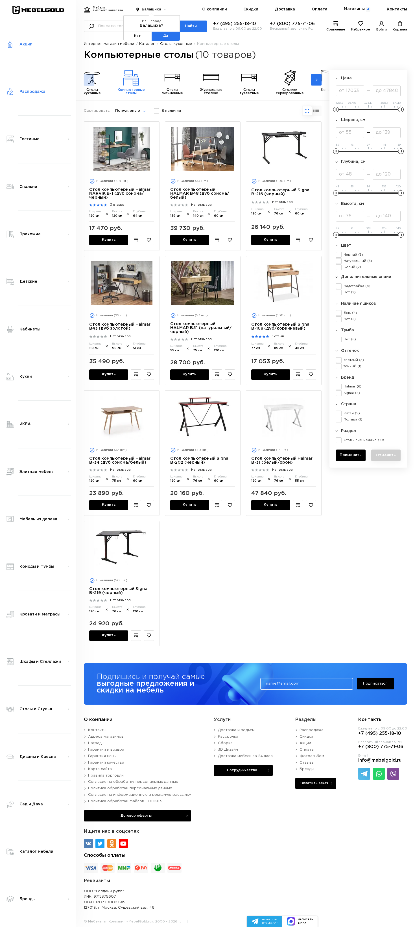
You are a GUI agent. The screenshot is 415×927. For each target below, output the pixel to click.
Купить (109, 239)
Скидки (250, 9)
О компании (214, 9)
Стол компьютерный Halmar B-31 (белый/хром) (282, 460)
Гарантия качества (106, 762)
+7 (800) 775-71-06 (292, 24)
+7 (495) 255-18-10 (234, 24)
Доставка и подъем (236, 730)
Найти (191, 26)
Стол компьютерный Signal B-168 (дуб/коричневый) (281, 326)
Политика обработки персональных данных (130, 788)
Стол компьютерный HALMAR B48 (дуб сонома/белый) (199, 193)
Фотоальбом (312, 756)
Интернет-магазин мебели (109, 43)
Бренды (307, 769)
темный (352, 366)
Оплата (319, 9)
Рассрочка (228, 736)
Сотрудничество (242, 770)
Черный (353, 254)
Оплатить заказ (314, 783)
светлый (354, 359)
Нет (350, 292)
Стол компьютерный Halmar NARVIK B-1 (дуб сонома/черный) (119, 193)
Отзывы (307, 762)
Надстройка (357, 286)
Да (165, 35)
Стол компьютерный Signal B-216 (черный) (281, 192)
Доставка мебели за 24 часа (245, 756)
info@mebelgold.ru (379, 760)
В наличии (171, 110)
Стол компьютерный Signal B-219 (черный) (118, 591)
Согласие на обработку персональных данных (133, 781)
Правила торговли (106, 775)
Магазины (356, 9)
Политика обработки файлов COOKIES (125, 801)
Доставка (285, 9)
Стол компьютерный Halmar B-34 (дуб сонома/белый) (119, 460)
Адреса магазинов (106, 736)
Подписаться (375, 683)
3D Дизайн (228, 749)
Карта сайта (100, 769)
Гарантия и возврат (107, 749)
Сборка (225, 743)
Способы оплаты (104, 855)
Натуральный (358, 260)
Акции (305, 743)
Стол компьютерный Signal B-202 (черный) (200, 460)
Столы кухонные (176, 43)
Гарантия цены (102, 756)
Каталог (147, 43)
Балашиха (151, 9)
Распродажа (312, 730)
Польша (353, 419)
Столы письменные (364, 440)
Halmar (353, 386)
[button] (316, 80)
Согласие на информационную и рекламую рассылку (139, 794)
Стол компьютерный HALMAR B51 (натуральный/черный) (201, 328)
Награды (96, 743)
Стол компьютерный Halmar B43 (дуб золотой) (119, 326)
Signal (352, 393)
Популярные (127, 110)
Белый (352, 267)
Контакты (397, 9)
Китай (352, 413)
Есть (350, 312)
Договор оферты (136, 815)
